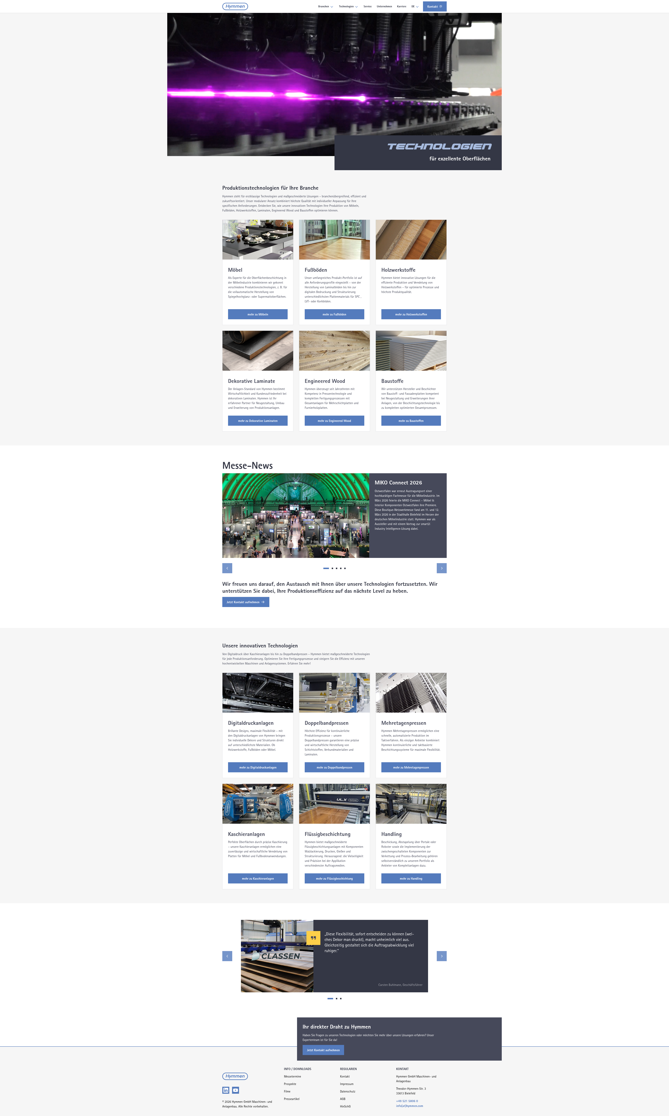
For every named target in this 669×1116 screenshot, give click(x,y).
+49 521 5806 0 (407, 1101)
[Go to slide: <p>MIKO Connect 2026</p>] (326, 568)
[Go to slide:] (330, 999)
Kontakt (432, 6)
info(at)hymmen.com (409, 1105)
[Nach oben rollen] (661, 1108)
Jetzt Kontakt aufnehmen (243, 602)
